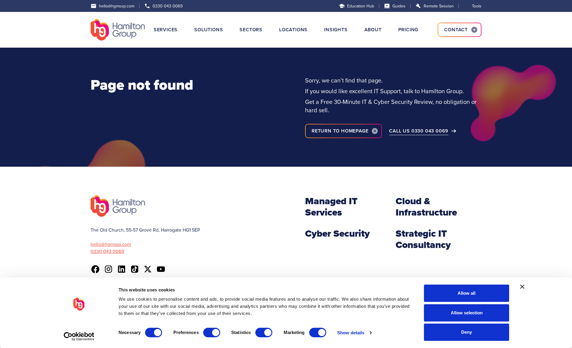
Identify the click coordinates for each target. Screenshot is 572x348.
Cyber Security (337, 233)
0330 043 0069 (168, 6)
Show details (350, 332)
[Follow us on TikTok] (134, 269)
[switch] (211, 332)
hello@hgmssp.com (116, 6)
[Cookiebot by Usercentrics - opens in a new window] (79, 336)
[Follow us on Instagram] (108, 269)
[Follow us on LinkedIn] (121, 269)
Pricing (408, 29)
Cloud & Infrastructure (426, 206)
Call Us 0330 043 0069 (418, 130)
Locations (293, 29)
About (373, 29)
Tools (476, 6)
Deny (466, 332)
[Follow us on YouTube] (161, 269)
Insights (335, 29)
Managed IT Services (331, 206)
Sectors (251, 29)
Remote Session (439, 6)
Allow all (466, 293)
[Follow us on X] (148, 269)
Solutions (208, 29)
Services (166, 29)
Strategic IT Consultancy (423, 239)
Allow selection (467, 312)
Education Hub (360, 6)
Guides (398, 6)
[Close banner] (522, 287)
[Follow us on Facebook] (95, 269)
